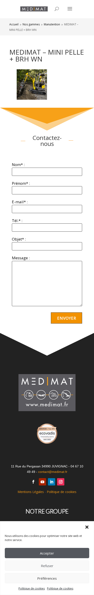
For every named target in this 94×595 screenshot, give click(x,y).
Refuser (47, 565)
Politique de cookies (31, 588)
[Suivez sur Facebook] (33, 481)
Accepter (47, 553)
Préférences (47, 578)
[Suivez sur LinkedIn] (51, 481)
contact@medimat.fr (52, 472)
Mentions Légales (31, 492)
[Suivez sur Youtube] (42, 481)
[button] (87, 527)
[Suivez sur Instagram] (60, 481)
